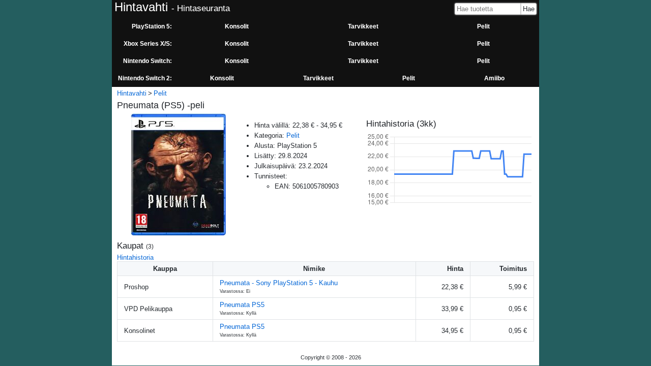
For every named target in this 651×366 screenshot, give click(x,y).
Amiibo (494, 78)
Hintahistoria (135, 257)
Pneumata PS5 (242, 305)
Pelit (483, 26)
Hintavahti (131, 93)
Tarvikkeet (363, 26)
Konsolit (237, 26)
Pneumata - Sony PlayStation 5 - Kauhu (279, 283)
